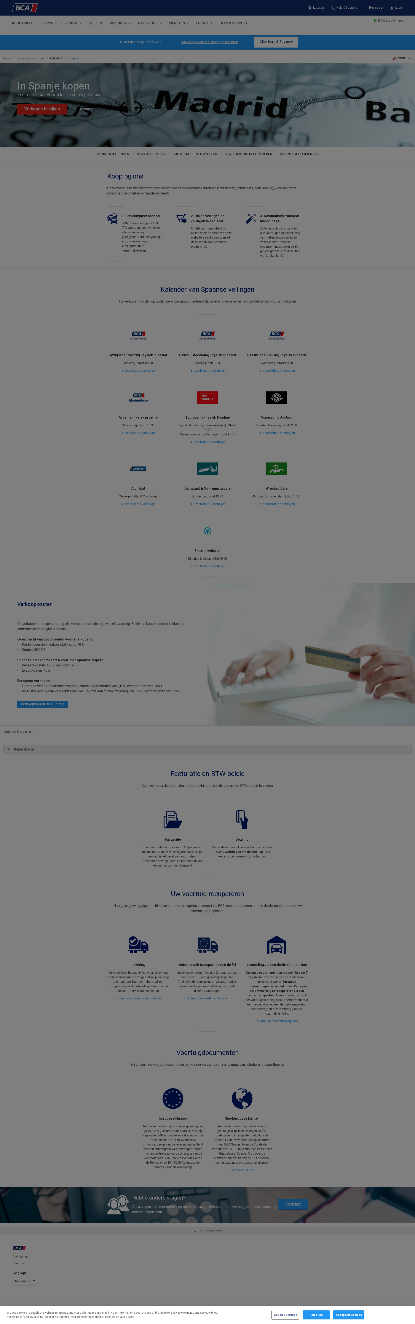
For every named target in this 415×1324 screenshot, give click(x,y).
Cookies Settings (285, 1314)
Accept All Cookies (349, 1314)
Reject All (316, 1314)
